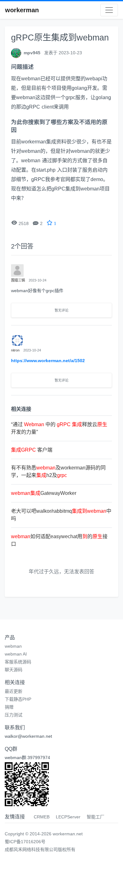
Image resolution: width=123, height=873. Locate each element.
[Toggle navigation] (109, 10)
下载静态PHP (18, 699)
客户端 (31, 450)
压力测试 (13, 714)
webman (13, 646)
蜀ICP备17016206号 (25, 841)
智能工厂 (95, 816)
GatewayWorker (43, 493)
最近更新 (13, 691)
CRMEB (42, 816)
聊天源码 (13, 669)
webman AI (16, 653)
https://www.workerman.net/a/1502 (48, 360)
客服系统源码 (18, 661)
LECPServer (68, 816)
